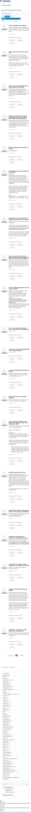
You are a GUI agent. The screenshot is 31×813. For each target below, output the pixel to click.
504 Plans (5, 681)
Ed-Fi (4, 711)
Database (5, 706)
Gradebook (5, 722)
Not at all (13, 40)
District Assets (5, 709)
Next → (22, 655)
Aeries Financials (6, 687)
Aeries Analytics (6, 684)
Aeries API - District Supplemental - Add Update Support (19, 349)
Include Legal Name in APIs (17, 472)
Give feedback (8, 787)
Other (4, 738)
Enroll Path (5, 714)
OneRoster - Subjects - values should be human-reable (18, 630)
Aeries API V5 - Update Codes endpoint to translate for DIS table (19, 564)
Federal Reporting (6, 716)
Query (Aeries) (6, 746)
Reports (4, 747)
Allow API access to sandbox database (18, 397)
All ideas (4, 676)
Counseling (5, 700)
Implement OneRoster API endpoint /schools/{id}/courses (18, 537)
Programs (5, 744)
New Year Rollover (6, 735)
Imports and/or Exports (7, 727)
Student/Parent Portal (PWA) (8, 766)
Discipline (5, 708)
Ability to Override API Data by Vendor (18, 589)
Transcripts (5, 775)
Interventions (5, 730)
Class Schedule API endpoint (18, 25)
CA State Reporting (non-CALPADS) (10, 694)
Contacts (4, 698)
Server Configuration (7, 752)
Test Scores (5, 774)
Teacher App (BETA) (9, 792)
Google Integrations (7, 720)
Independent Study (6, 728)
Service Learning (6, 753)
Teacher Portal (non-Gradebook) (9, 771)
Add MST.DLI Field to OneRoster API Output (19, 171)
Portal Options (5, 742)
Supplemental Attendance (8, 769)
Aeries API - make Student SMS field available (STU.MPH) (18, 86)
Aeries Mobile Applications (8, 689)
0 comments (11, 33)
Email (4, 713)
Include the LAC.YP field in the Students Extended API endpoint (19, 218)
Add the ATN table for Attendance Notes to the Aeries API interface (19, 511)
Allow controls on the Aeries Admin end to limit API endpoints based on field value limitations (19, 257)
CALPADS (5, 695)
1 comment (11, 98)
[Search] (27, 784)
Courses (4, 702)
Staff (4, 757)
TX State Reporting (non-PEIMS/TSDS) (10, 777)
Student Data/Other (6, 761)
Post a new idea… (6, 675)
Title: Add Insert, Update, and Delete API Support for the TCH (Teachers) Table (18, 423)
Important (20, 40)
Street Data (5, 760)
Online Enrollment (6, 736)
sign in (13, 667)
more (27, 197)
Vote (4, 29)
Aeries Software (9, 795)
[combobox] (15, 784)
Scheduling (5, 749)
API (14, 33)
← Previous (9, 655)
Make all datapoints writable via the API (18, 148)
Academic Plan (6, 683)
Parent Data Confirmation (8, 739)
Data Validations (6, 705)
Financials (5, 717)
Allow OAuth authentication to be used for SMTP (19, 288)
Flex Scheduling (6, 719)
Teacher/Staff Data (6, 772)
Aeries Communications (7, 686)
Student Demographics (7, 763)
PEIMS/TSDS (5, 741)
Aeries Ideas (8, 789)
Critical (13, 43)
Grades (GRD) (6, 724)
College (4, 697)
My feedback (15, 20)
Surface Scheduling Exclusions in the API (19, 371)
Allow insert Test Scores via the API (18, 52)
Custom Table (5, 703)
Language (5, 731)
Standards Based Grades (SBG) (9, 758)
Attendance (5, 692)
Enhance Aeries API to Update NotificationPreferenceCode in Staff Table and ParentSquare (18, 117)
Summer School (6, 768)
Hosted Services (6, 725)
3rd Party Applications (7, 680)
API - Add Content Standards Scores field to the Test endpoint (19, 328)
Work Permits (5, 779)
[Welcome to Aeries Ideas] (15, 1)
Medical (4, 733)
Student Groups (6, 764)
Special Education (6, 755)
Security (4, 750)
